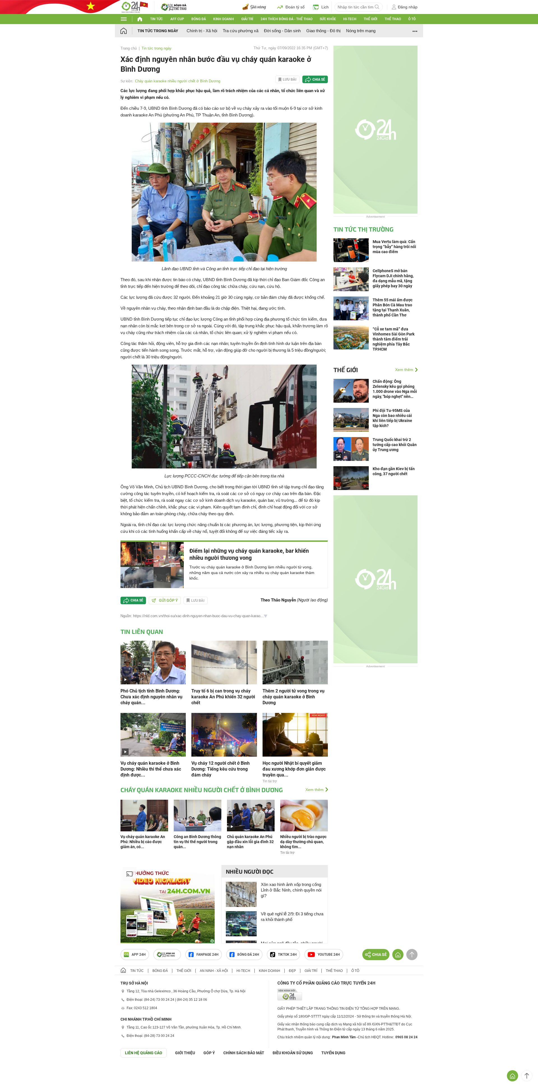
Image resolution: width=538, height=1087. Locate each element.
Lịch (325, 7)
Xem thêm (314, 789)
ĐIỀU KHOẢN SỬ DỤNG (293, 1053)
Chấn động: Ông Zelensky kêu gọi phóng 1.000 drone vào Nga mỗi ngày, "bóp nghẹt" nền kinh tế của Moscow (395, 389)
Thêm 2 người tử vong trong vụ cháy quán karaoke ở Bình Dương (293, 696)
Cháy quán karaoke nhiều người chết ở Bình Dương (177, 81)
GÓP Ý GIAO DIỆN (16, 1071)
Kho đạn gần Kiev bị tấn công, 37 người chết (394, 471)
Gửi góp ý (168, 600)
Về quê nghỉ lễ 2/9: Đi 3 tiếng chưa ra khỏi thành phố (292, 916)
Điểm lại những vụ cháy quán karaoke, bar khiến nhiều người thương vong (249, 554)
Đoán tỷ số (295, 7)
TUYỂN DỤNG (333, 1053)
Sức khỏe (328, 19)
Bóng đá (198, 19)
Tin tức (156, 19)
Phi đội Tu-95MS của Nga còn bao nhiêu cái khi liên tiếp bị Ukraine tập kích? (392, 418)
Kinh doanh (223, 19)
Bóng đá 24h (248, 955)
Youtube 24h (329, 955)
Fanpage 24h (207, 955)
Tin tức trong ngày (158, 31)
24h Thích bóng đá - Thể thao (286, 19)
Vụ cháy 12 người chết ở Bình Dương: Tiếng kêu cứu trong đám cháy (220, 769)
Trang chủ (128, 48)
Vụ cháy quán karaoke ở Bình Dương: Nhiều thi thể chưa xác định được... (150, 769)
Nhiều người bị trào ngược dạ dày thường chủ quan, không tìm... (303, 841)
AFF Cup (177, 19)
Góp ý (209, 1053)
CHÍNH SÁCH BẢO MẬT (243, 1053)
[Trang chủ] (129, 30)
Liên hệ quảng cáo (143, 1053)
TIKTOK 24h (287, 955)
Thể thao (393, 19)
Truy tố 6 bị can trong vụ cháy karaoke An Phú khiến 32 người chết (223, 696)
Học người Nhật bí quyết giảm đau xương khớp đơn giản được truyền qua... (294, 769)
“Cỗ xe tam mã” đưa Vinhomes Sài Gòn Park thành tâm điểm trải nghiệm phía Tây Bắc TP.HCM (393, 339)
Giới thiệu (185, 1053)
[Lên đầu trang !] (526, 1075)
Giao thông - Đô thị (323, 30)
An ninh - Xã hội (214, 971)
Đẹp (292, 971)
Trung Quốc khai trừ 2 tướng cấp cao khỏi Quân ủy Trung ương (395, 444)
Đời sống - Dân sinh (282, 30)
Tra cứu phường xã (240, 30)
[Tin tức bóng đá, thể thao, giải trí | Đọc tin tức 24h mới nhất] (134, 6)
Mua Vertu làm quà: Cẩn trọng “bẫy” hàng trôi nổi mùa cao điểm (394, 246)
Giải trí (247, 19)
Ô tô (412, 19)
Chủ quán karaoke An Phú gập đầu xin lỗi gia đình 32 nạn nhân (250, 841)
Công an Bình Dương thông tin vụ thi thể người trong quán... (197, 841)
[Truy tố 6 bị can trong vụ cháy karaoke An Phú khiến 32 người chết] (224, 662)
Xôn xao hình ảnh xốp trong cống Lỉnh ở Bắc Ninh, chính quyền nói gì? (291, 890)
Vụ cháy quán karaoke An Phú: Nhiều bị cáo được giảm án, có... (142, 841)
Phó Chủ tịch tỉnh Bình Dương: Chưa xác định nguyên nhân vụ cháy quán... (151, 696)
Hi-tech (349, 19)
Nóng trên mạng (360, 30)
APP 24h (139, 955)
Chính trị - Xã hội (202, 30)
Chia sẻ (318, 79)
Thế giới (370, 19)
